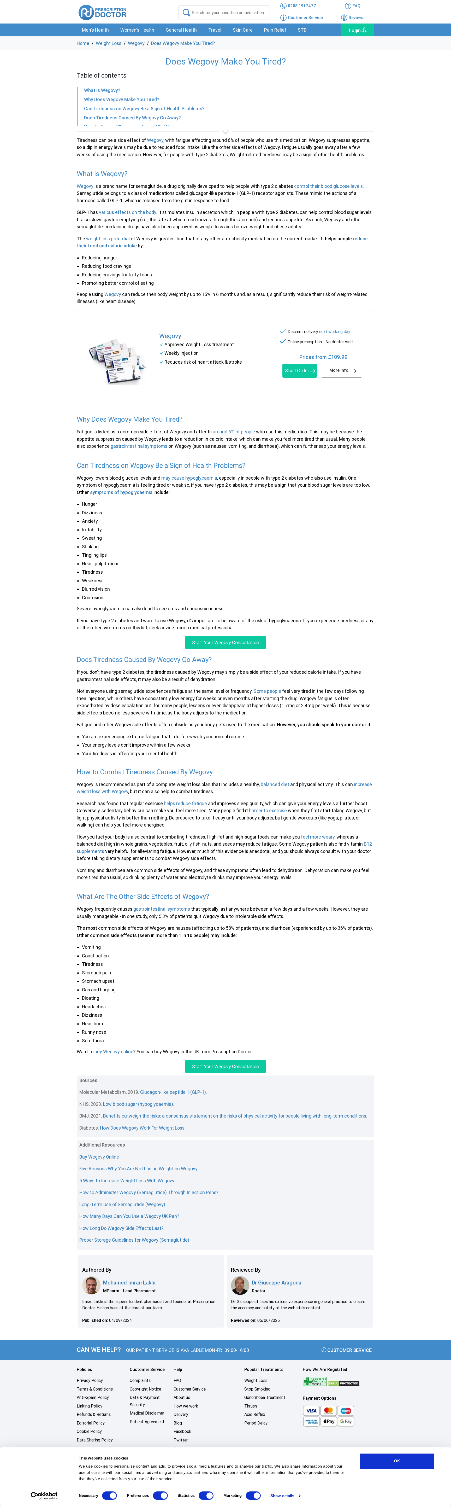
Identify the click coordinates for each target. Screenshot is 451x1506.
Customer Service (349, 1350)
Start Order (297, 370)
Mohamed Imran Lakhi (129, 1283)
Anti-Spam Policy (93, 1397)
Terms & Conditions (95, 1389)
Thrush (250, 1406)
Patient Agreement (147, 1421)
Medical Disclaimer (147, 1413)
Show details (282, 1495)
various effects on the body (127, 212)
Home (83, 43)
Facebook (182, 1431)
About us (182, 1397)
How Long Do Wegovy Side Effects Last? (121, 1228)
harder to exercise (268, 810)
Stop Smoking (257, 1389)
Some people (267, 691)
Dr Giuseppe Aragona (276, 1283)
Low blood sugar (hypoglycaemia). (138, 1104)
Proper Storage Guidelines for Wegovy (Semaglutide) (134, 1240)
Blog (178, 1423)
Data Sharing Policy (95, 1440)
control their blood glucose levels (328, 186)
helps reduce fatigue (185, 803)
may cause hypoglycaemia (189, 478)
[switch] (160, 1495)
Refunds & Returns (94, 1414)
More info (338, 370)
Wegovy (136, 43)
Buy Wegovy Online (99, 1157)
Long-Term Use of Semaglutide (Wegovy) (122, 1204)
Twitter (181, 1440)
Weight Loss (108, 43)
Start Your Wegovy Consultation (225, 642)
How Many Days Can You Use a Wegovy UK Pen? (129, 1216)
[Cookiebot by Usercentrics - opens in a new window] (44, 1496)
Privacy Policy (90, 1380)
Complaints (140, 1380)
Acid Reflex (254, 1414)
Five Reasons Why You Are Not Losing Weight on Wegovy (138, 1168)
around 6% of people (234, 431)
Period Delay (256, 1423)
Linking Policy (89, 1406)
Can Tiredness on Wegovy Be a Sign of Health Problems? (144, 108)
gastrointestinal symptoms (139, 446)
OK (397, 1461)
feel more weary (318, 837)
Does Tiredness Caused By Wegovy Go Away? (132, 117)
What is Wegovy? (102, 90)
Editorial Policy (91, 1423)
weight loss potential (108, 238)
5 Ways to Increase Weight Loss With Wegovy (126, 1180)
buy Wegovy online (113, 1051)
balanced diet (275, 784)
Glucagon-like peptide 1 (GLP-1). (173, 1092)
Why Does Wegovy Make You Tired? (121, 99)
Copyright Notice (145, 1389)
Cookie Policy (89, 1431)
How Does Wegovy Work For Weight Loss (143, 1128)
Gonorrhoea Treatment (264, 1397)
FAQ (177, 1380)
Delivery (181, 1414)
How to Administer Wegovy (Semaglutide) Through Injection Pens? (148, 1192)
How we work (186, 1406)
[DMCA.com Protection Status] (344, 1383)
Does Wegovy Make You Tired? (183, 43)
